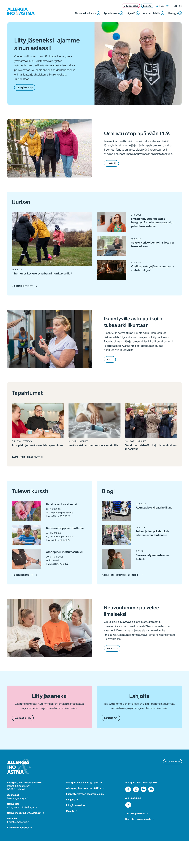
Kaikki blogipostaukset (120, 575)
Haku (161, 5)
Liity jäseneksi (131, 5)
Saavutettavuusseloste (138, 819)
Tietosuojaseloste (135, 813)
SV (180, 5)
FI (170, 5)
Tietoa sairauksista (85, 13)
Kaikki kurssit (22, 575)
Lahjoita (147, 5)
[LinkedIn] (143, 789)
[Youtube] (151, 789)
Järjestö (131, 13)
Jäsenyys (173, 13)
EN (175, 5)
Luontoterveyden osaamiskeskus (85, 793)
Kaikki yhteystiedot (18, 827)
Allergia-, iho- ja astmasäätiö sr (84, 788)
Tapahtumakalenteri (27, 457)
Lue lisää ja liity (22, 717)
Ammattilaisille (151, 13)
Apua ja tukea (111, 13)
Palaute (70, 810)
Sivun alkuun (171, 761)
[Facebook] (128, 789)
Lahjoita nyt (110, 717)
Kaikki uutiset (22, 286)
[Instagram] (136, 789)
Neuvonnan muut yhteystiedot (24, 812)
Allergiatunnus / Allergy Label (82, 782)
